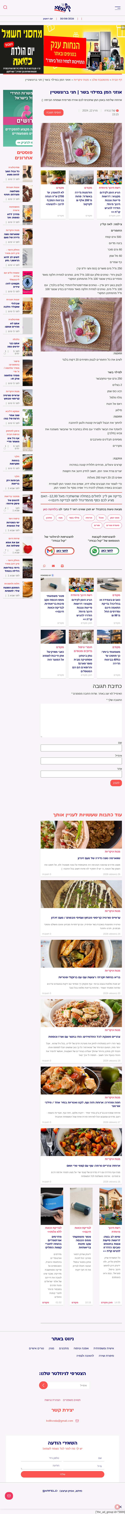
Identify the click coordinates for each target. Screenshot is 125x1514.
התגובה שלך (114, 700)
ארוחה (89, 517)
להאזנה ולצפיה (85, 1355)
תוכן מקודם (107, 1302)
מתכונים (64, 1348)
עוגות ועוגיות (12, 187)
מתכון (49, 517)
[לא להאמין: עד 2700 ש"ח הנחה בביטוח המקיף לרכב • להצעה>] (53, 177)
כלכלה (16, 339)
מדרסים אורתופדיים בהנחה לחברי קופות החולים (53, 1242)
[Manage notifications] (117, 1506)
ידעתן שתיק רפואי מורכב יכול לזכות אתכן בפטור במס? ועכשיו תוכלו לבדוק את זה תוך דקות (82, 1262)
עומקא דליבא (12, 411)
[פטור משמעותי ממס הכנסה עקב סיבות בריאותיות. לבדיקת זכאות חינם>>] (53, 585)
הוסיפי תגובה (53, 112)
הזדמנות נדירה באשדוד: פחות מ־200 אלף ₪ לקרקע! (83, 198)
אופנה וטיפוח (81, 1348)
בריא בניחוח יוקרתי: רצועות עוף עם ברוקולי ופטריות (89, 977)
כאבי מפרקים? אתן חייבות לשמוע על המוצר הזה (53, 656)
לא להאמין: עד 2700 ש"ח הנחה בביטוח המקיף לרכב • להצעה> (54, 198)
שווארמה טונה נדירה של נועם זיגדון (99, 858)
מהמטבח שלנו (100, 79)
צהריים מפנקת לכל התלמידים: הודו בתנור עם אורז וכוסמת (84, 1037)
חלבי (16, 456)
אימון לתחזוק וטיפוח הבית (12, 433)
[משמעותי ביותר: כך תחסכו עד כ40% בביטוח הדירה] (109, 637)
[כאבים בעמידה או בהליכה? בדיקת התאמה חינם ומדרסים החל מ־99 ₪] (109, 585)
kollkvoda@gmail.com (59, 1420)
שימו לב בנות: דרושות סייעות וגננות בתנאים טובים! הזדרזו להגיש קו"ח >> (111, 1244)
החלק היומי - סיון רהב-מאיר (12, 251)
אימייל (118, 755)
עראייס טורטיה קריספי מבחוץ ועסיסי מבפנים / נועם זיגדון (85, 918)
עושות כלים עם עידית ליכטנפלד (11, 276)
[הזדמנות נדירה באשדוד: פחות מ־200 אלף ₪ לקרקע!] (81, 177)
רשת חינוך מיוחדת (109, 187)
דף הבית (117, 79)
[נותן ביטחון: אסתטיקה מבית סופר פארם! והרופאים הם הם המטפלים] (81, 637)
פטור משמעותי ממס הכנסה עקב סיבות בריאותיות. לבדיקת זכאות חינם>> (54, 604)
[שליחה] (40, 1385)
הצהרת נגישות (52, 1400)
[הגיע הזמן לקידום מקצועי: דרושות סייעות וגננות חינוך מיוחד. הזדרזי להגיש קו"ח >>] (109, 177)
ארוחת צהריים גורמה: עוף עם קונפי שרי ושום (93, 1166)
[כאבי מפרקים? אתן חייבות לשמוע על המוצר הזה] (53, 637)
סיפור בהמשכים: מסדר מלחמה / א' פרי (11, 366)
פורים (97, 525)
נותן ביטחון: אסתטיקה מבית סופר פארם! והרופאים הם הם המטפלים (82, 663)
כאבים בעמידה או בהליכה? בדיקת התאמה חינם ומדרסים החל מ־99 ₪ (109, 608)
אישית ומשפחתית (104, 1348)
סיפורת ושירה (106, 1355)
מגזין (51, 1348)
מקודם (88, 187)
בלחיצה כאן (50, 509)
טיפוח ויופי (14, 518)
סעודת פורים (112, 525)
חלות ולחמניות (11, 583)
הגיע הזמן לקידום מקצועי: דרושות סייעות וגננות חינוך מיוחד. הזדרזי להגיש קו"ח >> (110, 202)
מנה (60, 517)
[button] (117, 8)
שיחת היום (14, 538)
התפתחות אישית (14, 209)
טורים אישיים (36, 1348)
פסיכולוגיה (13, 167)
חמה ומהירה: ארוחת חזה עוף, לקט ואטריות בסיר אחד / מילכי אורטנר (82, 1104)
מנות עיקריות (81, 79)
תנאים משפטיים (72, 1400)
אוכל (101, 517)
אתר (119, 769)
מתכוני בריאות (12, 496)
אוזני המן (114, 517)
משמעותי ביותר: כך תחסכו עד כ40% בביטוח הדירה (110, 658)
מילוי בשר (74, 517)
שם (120, 743)
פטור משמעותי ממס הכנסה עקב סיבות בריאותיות (82, 1242)
